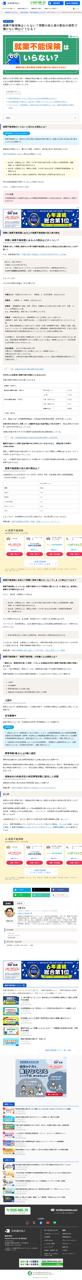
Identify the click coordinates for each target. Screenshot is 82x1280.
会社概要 (47, 1237)
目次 (8, 118)
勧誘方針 (65, 1247)
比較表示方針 (66, 1233)
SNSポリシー (66, 1243)
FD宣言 (64, 1250)
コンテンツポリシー (69, 1253)
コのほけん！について (51, 1233)
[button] (56, 3)
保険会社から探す (36, 8)
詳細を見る (14, 549)
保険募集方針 (66, 1237)
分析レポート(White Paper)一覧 (51, 1254)
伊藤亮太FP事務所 (24, 913)
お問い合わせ (48, 1240)
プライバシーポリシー (69, 1240)
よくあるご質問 (49, 1243)
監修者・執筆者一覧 (51, 1250)
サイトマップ (48, 1247)
